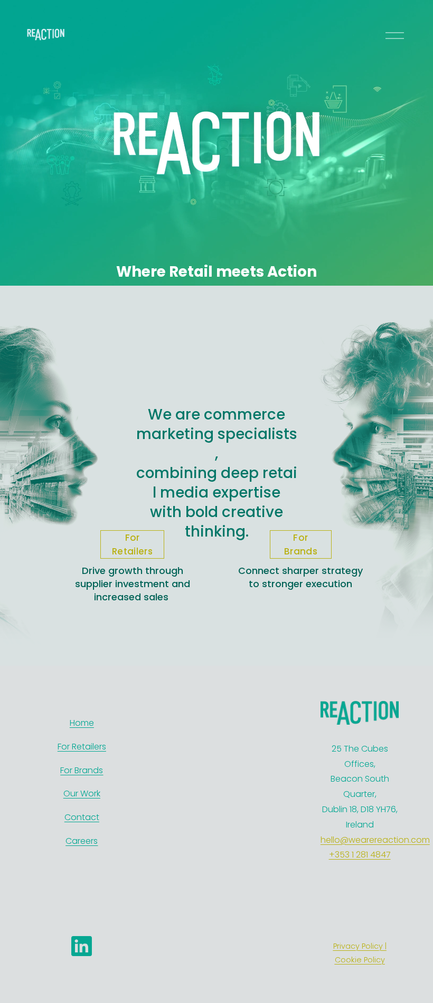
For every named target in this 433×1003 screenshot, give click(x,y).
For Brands (300, 544)
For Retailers (132, 544)
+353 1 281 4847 (360, 855)
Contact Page (207, 762)
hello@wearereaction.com (375, 840)
